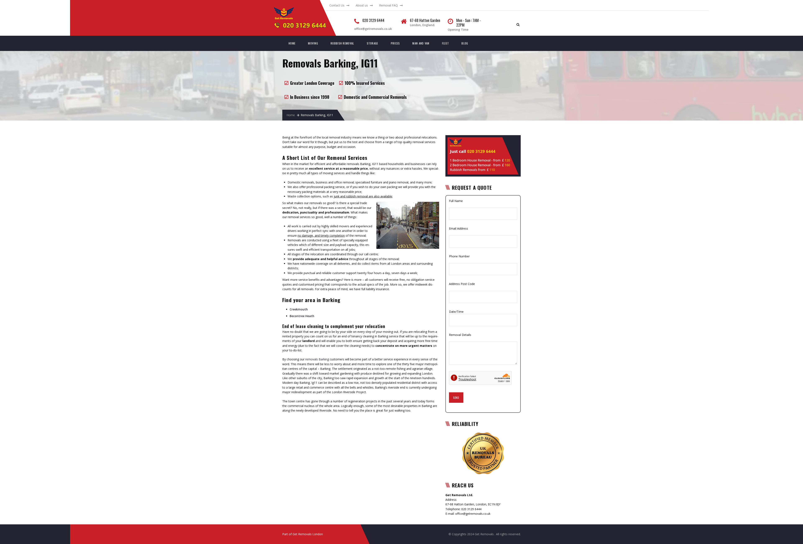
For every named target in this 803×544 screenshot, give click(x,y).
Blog (465, 43)
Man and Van (420, 43)
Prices (395, 43)
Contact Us (336, 5)
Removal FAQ (388, 5)
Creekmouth (299, 309)
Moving (313, 43)
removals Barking (317, 359)
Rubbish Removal (342, 43)
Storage (372, 43)
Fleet (445, 43)
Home (292, 43)
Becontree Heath (302, 316)
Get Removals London (308, 534)
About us (362, 5)
